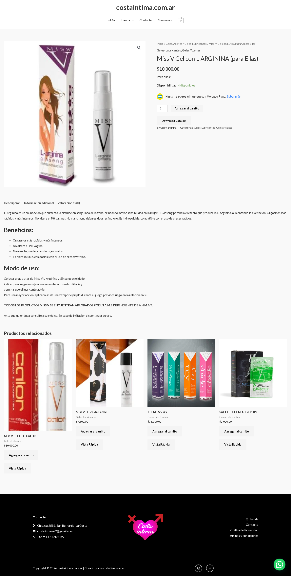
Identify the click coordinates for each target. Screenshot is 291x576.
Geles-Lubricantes (195, 43)
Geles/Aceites (174, 43)
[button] (139, 47)
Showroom (165, 20)
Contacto (146, 20)
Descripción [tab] (12, 203)
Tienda (125, 20)
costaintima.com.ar (145, 7)
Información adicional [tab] (39, 203)
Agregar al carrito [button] (21, 455)
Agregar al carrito (187, 108)
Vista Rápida (17, 468)
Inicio (111, 20)
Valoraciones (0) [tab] (69, 203)
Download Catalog (174, 120)
